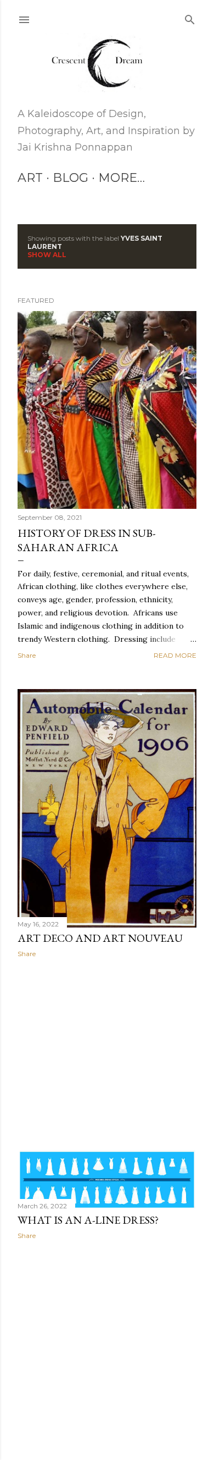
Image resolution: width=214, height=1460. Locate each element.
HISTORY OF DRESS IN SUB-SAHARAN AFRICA (86, 540)
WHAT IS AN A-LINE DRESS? (88, 1220)
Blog (70, 177)
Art (30, 177)
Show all (46, 255)
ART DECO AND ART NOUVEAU (100, 938)
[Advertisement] (107, 1054)
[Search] (189, 17)
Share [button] (27, 655)
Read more (175, 655)
